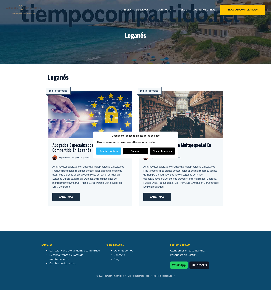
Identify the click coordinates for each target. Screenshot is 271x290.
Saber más (66, 196)
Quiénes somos (123, 250)
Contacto (165, 9)
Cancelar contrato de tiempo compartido (74, 250)
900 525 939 (199, 265)
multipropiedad (58, 90)
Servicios (142, 9)
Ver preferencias (162, 151)
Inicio (127, 9)
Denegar (135, 151)
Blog (184, 9)
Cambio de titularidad (62, 263)
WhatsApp (179, 265)
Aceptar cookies (108, 151)
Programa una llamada (242, 9)
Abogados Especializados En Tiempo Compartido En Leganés (81, 147)
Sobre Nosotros (203, 9)
